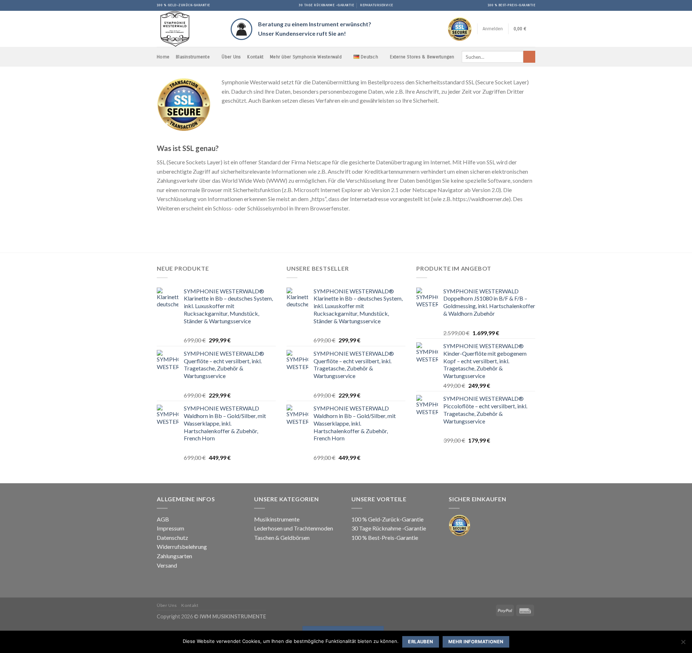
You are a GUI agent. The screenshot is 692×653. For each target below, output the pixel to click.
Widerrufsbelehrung (182, 546)
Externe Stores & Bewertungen (422, 56)
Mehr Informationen (476, 641)
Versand (167, 565)
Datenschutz (172, 537)
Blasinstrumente (193, 56)
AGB (163, 519)
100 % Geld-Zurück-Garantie (387, 519)
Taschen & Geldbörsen (282, 537)
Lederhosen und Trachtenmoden (293, 528)
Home (163, 56)
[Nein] (683, 644)
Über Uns (231, 56)
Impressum (170, 528)
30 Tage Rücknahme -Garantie (388, 528)
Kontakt (255, 56)
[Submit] (529, 57)
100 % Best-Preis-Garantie (384, 537)
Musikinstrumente (277, 519)
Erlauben (420, 641)
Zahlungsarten (174, 555)
